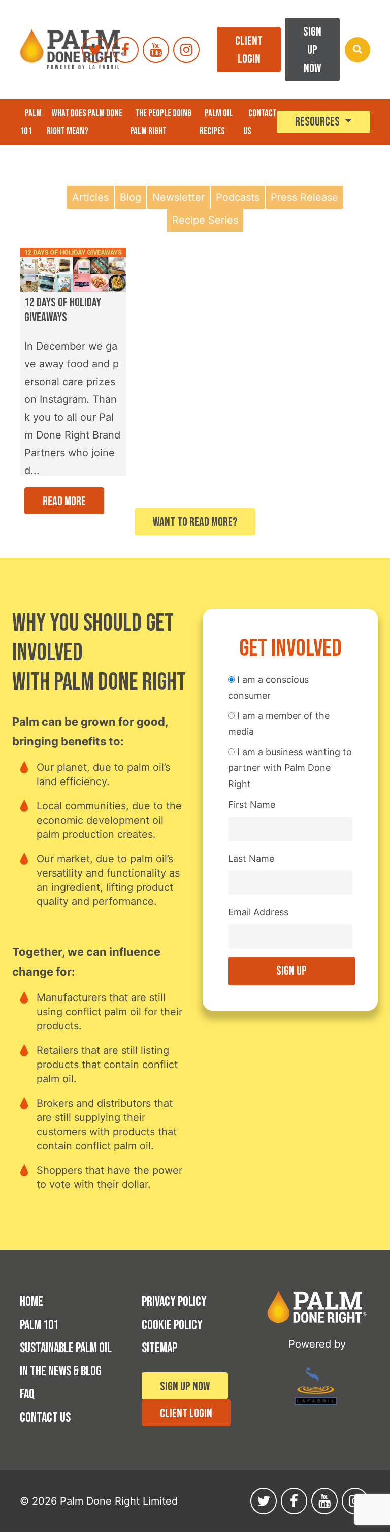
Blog (130, 197)
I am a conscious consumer (268, 687)
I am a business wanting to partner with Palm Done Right (290, 767)
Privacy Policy (174, 1302)
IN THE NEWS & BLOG (61, 1372)
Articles (90, 197)
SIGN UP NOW (312, 50)
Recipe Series (205, 220)
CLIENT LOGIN (249, 50)
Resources (318, 121)
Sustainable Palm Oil (66, 1348)
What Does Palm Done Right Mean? (84, 122)
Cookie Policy (172, 1325)
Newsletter (178, 197)
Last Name (251, 858)
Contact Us (45, 1418)
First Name (251, 804)
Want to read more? (195, 522)
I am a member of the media (279, 723)
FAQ (27, 1394)
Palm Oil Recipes (216, 122)
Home (31, 1302)
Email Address (258, 911)
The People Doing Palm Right (160, 122)
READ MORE (64, 501)
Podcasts (237, 197)
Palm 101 (31, 122)
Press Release (304, 197)
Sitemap (159, 1348)
